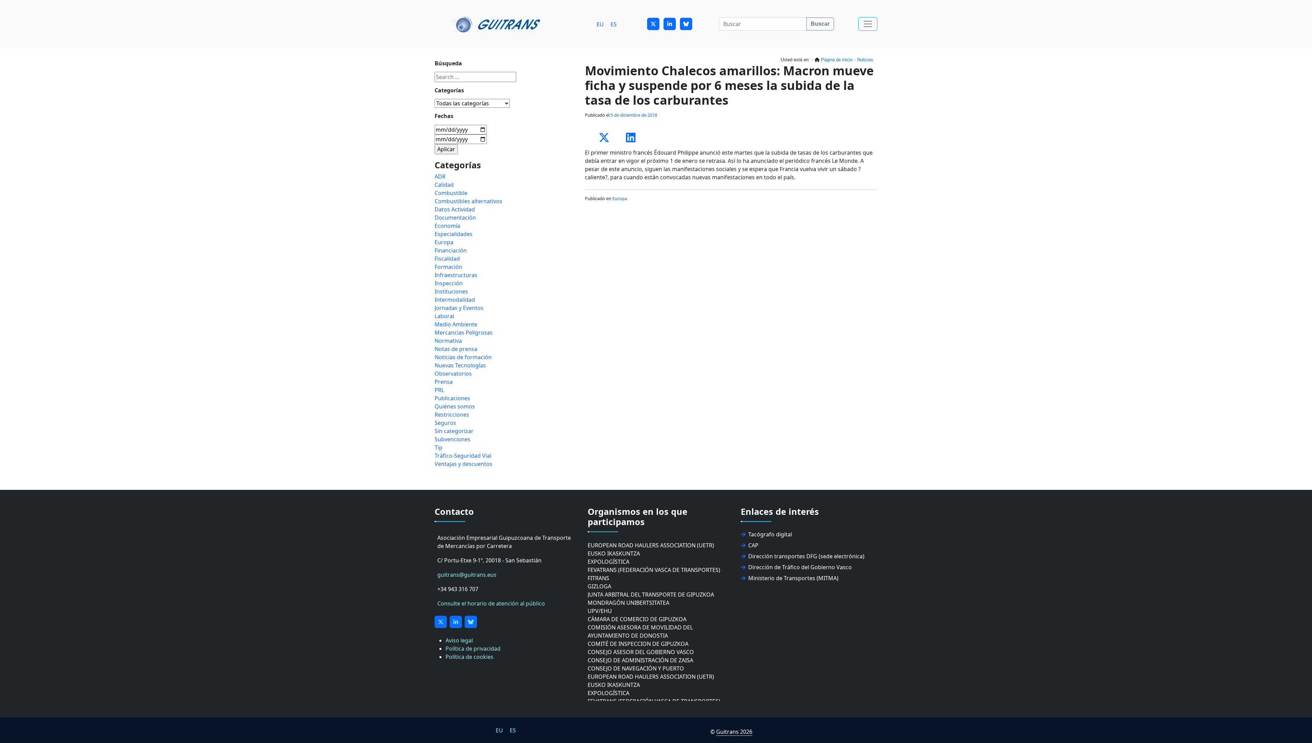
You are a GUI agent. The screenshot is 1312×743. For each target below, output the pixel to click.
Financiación (451, 250)
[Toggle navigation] (867, 24)
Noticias (865, 59)
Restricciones (452, 414)
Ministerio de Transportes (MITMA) (793, 578)
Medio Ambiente (456, 324)
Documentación (455, 217)
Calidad (444, 184)
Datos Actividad (455, 209)
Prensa (444, 382)
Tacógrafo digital (770, 534)
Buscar (820, 24)
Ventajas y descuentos (463, 464)
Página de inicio (836, 59)
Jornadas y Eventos (459, 308)
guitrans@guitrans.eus (466, 574)
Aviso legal (459, 640)
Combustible (451, 193)
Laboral (444, 316)
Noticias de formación (463, 357)
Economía (447, 226)
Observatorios (453, 373)
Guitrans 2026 (734, 731)
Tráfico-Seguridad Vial (463, 455)
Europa (619, 198)
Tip (438, 447)
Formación (448, 267)
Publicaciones (452, 398)
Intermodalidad (455, 299)
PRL (439, 390)
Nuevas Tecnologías (460, 365)
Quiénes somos (455, 406)
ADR (440, 176)
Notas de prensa (456, 349)
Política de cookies (469, 657)
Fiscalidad (447, 258)
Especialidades (454, 234)
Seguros (445, 423)
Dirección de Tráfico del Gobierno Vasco (800, 567)
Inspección (449, 283)
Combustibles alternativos (468, 201)
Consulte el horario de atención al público (491, 603)
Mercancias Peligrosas (464, 332)
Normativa (448, 340)
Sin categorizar (454, 431)
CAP (753, 545)
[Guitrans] (498, 24)
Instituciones (451, 291)
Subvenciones (452, 439)
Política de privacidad (473, 648)
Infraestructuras (456, 275)
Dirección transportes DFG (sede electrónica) (806, 556)
